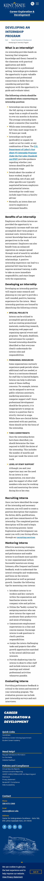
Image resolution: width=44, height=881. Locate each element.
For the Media (7, 757)
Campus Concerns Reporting (12, 771)
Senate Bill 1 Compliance (11, 782)
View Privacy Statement (12, 876)
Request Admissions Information (13, 754)
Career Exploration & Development (22, 13)
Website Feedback (8, 760)
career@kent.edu (10, 811)
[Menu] (37, 3)
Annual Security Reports (10, 768)
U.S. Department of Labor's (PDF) (23, 152)
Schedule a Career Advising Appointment (16, 737)
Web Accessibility (8, 784)
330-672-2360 (8, 803)
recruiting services (26, 537)
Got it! (35, 871)
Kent (6, 40)
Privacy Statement (8, 779)
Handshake (6, 735)
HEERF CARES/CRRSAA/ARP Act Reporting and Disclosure (19, 775)
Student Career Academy (11, 740)
